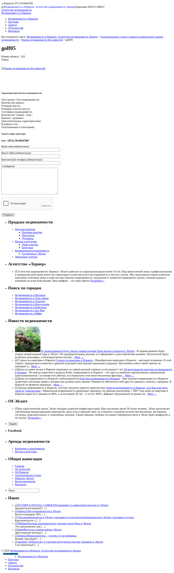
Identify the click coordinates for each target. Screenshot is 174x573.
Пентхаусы (28, 235)
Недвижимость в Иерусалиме (32, 304)
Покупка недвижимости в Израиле (99, 378)
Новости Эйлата (24, 478)
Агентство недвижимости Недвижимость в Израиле (16, 11)
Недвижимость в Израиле (23, 18)
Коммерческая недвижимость (32, 250)
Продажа (13, 21)
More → (79, 357)
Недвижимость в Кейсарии (30, 307)
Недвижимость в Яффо (28, 313)
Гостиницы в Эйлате (34, 253)
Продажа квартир (25, 229)
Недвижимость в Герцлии (30, 301)
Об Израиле (22, 472)
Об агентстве (15, 28)
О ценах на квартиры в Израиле (74, 360)
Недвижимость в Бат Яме (30, 310)
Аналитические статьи (28, 475)
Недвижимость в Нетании (30, 295)
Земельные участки (26, 256)
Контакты (14, 31)
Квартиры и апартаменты (30, 448)
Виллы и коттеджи (26, 241)
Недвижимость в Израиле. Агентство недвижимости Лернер (62, 36)
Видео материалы (25, 481)
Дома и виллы (30, 244)
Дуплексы (27, 238)
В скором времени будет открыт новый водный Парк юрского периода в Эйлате (87, 351)
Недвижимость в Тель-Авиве (32, 298)
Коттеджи (27, 247)
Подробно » (97, 280)
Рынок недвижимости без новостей (42, 39)
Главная (19, 466)
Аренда (12, 24)
